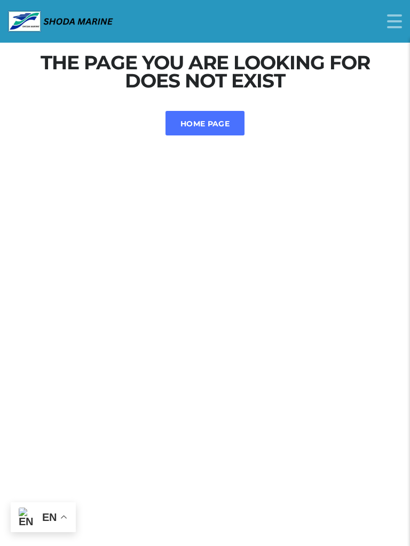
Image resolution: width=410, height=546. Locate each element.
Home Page (205, 124)
